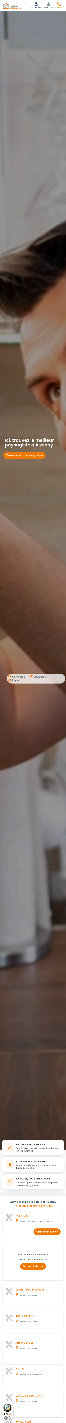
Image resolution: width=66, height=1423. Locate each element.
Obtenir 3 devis (32, 1266)
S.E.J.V (19, 1369)
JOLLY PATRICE (25, 1316)
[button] (59, 5)
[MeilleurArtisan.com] (12, 5)
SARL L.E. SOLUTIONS (28, 1396)
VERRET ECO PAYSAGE (29, 1290)
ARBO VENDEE (24, 1343)
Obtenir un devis (46, 1231)
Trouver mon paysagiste (23, 455)
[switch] (7, 1418)
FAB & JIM (22, 1216)
